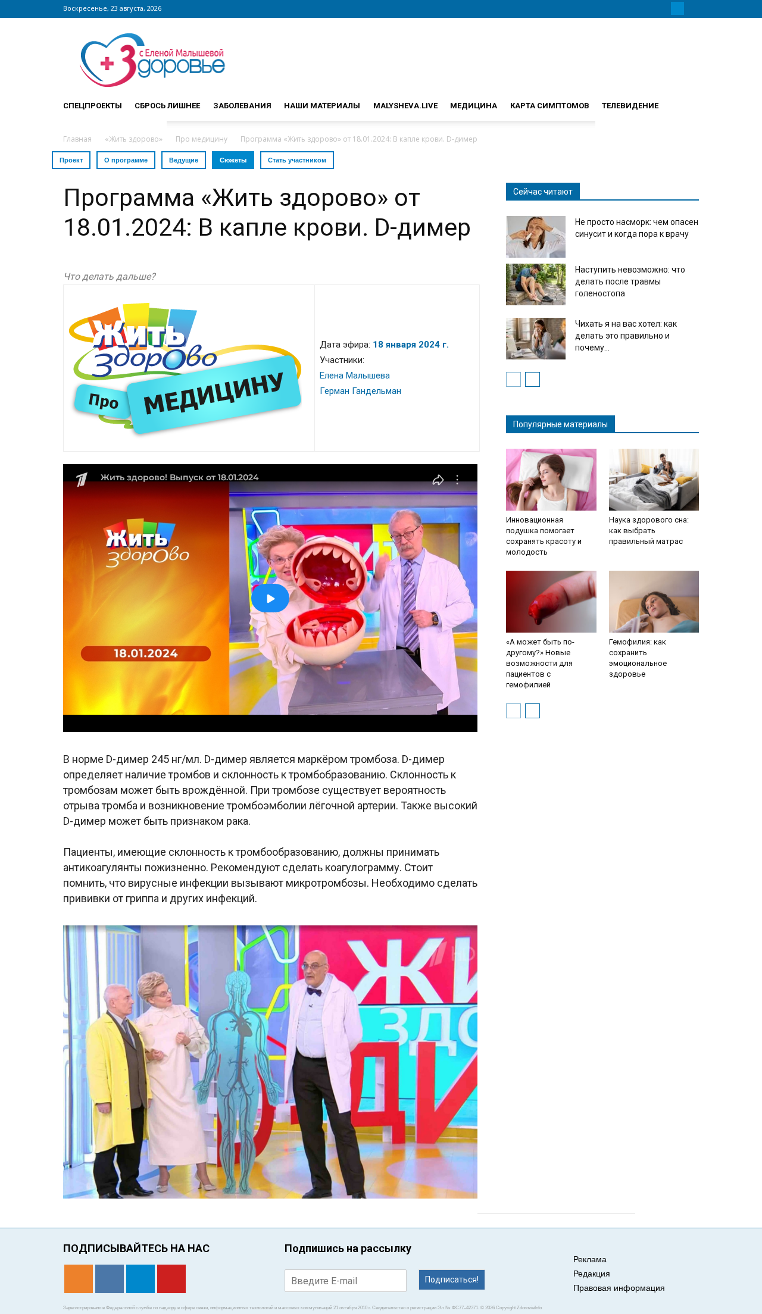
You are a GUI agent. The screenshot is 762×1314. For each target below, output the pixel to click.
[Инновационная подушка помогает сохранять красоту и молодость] (551, 480)
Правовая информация (619, 1288)
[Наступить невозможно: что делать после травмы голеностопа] (536, 284)
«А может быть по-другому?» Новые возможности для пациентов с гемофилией (540, 663)
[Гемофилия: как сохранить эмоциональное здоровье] (654, 602)
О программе (126, 160)
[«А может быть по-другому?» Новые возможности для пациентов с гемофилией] (551, 602)
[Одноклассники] (648, 8)
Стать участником (297, 160)
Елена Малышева (355, 375)
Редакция (591, 1273)
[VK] (663, 8)
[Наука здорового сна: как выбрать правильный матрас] (654, 480)
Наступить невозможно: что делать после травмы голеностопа (630, 281)
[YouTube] (691, 8)
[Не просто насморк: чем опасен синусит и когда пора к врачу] (536, 237)
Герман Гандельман (360, 391)
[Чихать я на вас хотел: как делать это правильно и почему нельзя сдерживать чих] (536, 338)
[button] (684, 100)
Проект (71, 160)
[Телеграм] (677, 8)
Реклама (590, 1259)
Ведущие (183, 160)
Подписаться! (452, 1279)
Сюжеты (233, 160)
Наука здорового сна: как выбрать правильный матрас (649, 530)
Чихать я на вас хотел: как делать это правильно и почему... (626, 335)
